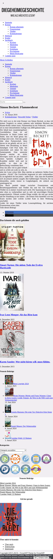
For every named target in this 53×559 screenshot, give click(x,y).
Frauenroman (15, 71)
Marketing (14, 86)
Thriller (13, 73)
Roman (8, 66)
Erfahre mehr (43, 558)
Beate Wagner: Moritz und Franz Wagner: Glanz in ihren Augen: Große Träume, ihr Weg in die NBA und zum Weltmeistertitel (25, 486)
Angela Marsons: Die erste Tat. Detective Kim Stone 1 (21, 490)
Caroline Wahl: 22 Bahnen (10, 494)
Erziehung (14, 91)
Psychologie (14, 93)
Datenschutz (10, 547)
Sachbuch (9, 82)
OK (35, 558)
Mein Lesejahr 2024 (8, 483)
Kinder (7, 80)
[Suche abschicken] (24, 102)
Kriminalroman (16, 75)
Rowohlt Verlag (24, 117)
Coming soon (10, 97)
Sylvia (7, 112)
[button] (9, 212)
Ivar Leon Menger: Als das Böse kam (18, 314)
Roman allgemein (17, 69)
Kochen (13, 84)
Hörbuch (8, 77)
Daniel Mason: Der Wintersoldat (12, 492)
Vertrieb (13, 88)
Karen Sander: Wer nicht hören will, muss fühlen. (25, 361)
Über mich (9, 544)
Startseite (8, 64)
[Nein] (50, 558)
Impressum (9, 549)
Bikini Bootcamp (16, 95)
